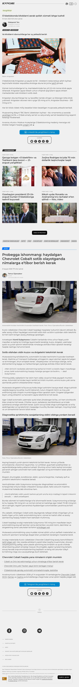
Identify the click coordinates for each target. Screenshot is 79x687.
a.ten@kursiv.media (13, 26)
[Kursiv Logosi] (8, 3)
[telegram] (39, 630)
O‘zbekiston (14, 30)
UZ (71, 4)
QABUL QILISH (64, 677)
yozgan (26, 125)
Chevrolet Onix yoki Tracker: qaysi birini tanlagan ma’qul (28, 566)
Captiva (20, 577)
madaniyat (6, 30)
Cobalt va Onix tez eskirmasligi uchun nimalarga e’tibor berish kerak (34, 562)
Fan (29, 241)
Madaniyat (65, 241)
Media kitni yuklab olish (12, 655)
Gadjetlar (37, 241)
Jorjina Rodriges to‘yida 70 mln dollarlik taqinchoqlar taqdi (58, 158)
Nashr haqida (9, 639)
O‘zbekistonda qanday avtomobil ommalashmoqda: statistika (31, 570)
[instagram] (24, 630)
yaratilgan (6, 115)
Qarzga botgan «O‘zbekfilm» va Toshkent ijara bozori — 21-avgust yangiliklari (19, 160)
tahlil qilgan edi (9, 542)
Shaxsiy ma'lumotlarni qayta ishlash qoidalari (18, 651)
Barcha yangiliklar (11, 241)
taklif (54, 83)
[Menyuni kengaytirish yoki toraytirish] (75, 4)
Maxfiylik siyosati (10, 643)
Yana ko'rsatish (39, 233)
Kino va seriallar (51, 241)
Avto (23, 241)
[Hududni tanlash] (66, 4)
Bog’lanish (8, 659)
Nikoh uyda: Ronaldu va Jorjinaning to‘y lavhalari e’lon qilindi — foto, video (58, 197)
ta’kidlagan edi (43, 527)
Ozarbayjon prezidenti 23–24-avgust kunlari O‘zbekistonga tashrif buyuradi (18, 197)
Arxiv (6, 647)
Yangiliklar (7, 11)
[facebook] (9, 630)
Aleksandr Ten (13, 22)
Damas (11, 577)
